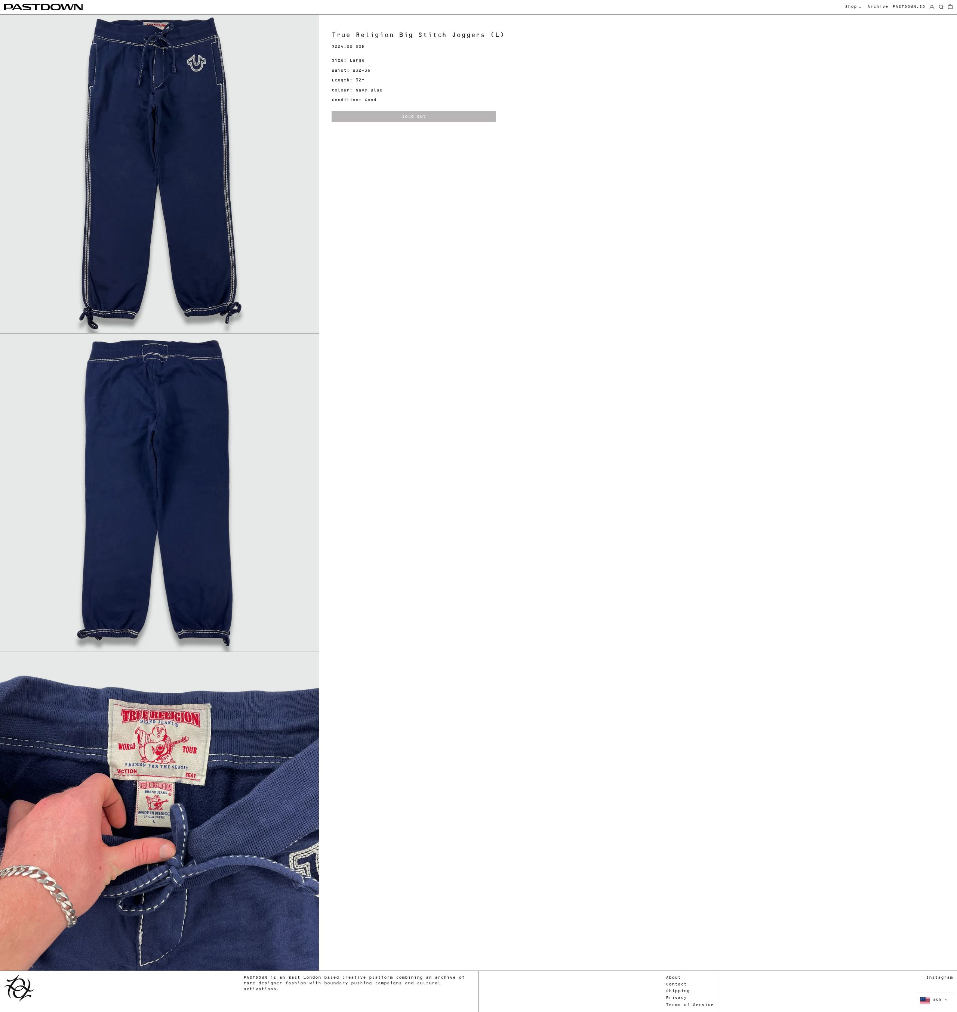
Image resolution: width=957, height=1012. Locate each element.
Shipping (678, 991)
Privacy (676, 998)
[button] (950, 7)
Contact (676, 984)
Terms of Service (690, 1005)
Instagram (939, 978)
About (673, 978)
